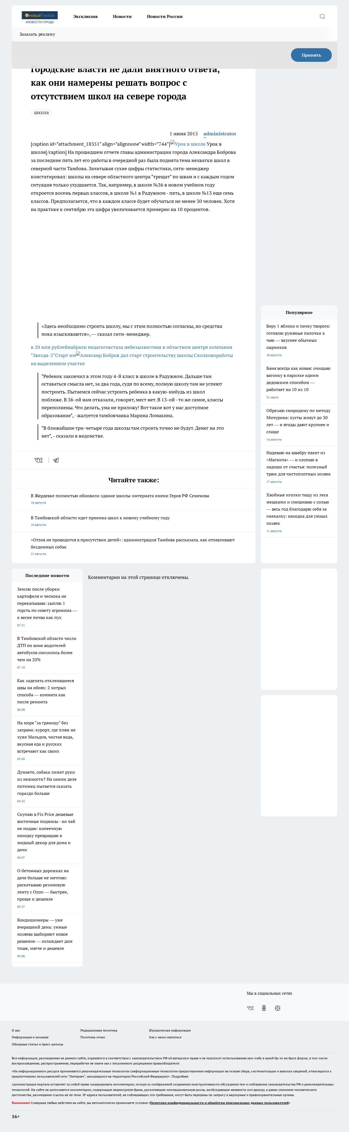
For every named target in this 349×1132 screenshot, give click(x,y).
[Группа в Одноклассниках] (264, 1008)
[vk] (39, 460)
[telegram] (57, 460)
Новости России (165, 16)
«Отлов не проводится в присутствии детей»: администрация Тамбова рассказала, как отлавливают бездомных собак (133, 546)
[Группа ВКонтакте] (250, 1008)
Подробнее (180, 1076)
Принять (311, 55)
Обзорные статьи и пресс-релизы (37, 1044)
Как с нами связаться (165, 1037)
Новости (122, 16)
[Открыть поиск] (322, 16)
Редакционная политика (98, 1030)
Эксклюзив (85, 16)
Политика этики (92, 1037)
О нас (16, 1030)
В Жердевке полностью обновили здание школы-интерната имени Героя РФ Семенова (120, 499)
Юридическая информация (170, 1030)
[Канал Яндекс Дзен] (277, 1008)
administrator (219, 133)
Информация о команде (30, 1037)
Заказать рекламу (37, 34)
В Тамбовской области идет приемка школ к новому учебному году (100, 521)
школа (41, 112)
